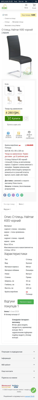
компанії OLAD (29, 396)
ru (36, 1)
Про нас (21, 1)
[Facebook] (4, 195)
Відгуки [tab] (7, 209)
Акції (15, 1)
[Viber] (13, 195)
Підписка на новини (9, 378)
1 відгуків (5, 32)
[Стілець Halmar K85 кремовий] (9, 100)
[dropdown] (33, 390)
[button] (34, 36)
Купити (16, 118)
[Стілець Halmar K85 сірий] (19, 90)
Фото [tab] (21, 204)
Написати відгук (25, 302)
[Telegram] (9, 195)
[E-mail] (21, 195)
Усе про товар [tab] (9, 204)
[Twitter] (17, 195)
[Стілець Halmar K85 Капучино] (19, 100)
